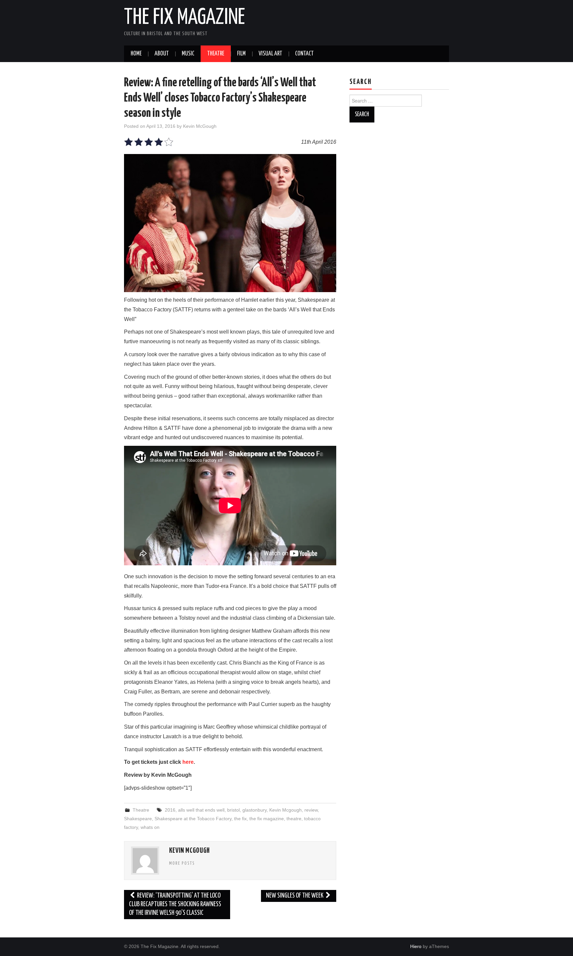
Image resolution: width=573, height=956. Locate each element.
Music (188, 54)
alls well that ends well (201, 810)
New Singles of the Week (295, 896)
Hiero (415, 946)
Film (241, 54)
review (311, 810)
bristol (233, 810)
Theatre (215, 54)
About (162, 54)
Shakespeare (138, 818)
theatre (293, 818)
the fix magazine (266, 818)
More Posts (182, 863)
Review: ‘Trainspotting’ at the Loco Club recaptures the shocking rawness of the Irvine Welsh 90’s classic (175, 904)
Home (136, 54)
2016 (170, 810)
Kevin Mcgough (285, 810)
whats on (150, 827)
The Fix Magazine (184, 18)
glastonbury (254, 810)
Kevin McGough (200, 126)
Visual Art (270, 54)
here (188, 762)
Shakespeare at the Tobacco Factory (193, 818)
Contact (304, 54)
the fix (240, 818)
